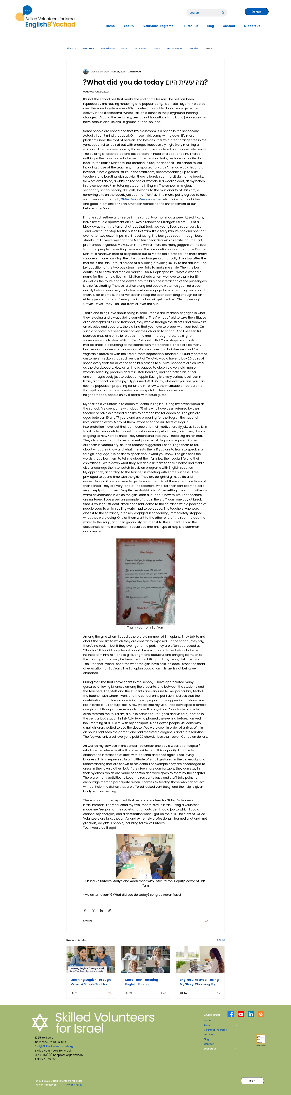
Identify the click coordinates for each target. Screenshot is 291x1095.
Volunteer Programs (215, 1029)
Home (207, 1020)
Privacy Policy (74, 1084)
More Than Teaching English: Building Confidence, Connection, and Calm (145, 982)
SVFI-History (108, 48)
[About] (236, 1025)
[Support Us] (236, 1048)
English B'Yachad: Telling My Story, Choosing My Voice (199, 982)
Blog (206, 1039)
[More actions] (206, 72)
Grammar (88, 48)
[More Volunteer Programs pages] (174, 26)
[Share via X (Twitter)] (93, 910)
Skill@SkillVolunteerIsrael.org (54, 1046)
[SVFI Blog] (261, 1014)
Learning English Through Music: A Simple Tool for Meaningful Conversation (91, 982)
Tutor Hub (209, 1034)
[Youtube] (241, 1014)
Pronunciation (175, 48)
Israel (124, 48)
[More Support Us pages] (261, 26)
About (207, 1025)
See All (221, 939)
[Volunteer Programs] (236, 1030)
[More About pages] (133, 26)
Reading (194, 48)
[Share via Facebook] (84, 910)
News (157, 48)
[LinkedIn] (251, 1014)
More (209, 48)
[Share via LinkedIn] (101, 910)
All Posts (71, 48)
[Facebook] (231, 1014)
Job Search (140, 48)
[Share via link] (109, 910)
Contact (209, 1044)
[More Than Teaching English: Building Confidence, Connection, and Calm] (145, 959)
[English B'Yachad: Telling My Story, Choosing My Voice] (200, 959)
